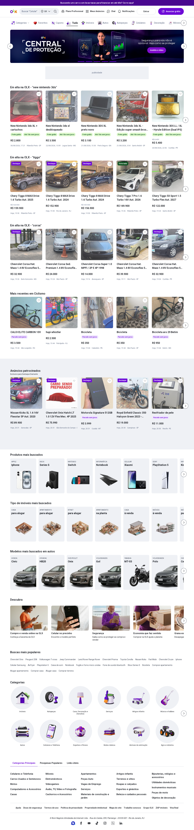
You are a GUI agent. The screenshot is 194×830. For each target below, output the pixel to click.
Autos (105, 22)
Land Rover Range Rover (89, 659)
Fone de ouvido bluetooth (114, 665)
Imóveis (90, 22)
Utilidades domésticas (164, 782)
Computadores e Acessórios (25, 789)
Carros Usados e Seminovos (25, 779)
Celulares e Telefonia (21, 773)
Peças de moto (160, 792)
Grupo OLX (148, 808)
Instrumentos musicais (164, 787)
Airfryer (31, 665)
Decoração (159, 22)
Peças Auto (87, 779)
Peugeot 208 (31, 659)
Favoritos (42, 22)
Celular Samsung (18, 665)
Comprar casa (37, 671)
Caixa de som (57, 665)
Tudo (75, 22)
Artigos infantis (124, 773)
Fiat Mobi (153, 659)
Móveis (177, 22)
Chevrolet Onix (16, 659)
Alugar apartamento (19, 671)
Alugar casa (51, 671)
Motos (13, 784)
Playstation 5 (43, 665)
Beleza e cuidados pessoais (131, 794)
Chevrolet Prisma (110, 659)
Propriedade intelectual (96, 808)
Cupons (59, 22)
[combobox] (39, 11)
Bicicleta (146, 665)
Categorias (21, 22)
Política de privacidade (72, 808)
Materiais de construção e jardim (95, 796)
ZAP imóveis (162, 808)
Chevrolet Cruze (166, 659)
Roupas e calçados (126, 784)
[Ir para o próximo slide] (185, 120)
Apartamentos (88, 773)
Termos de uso (51, 808)
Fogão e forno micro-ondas (88, 665)
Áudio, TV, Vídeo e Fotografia (61, 789)
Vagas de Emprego (91, 784)
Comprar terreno (66, 671)
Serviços (85, 789)
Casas (13, 794)
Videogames (52, 784)
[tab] (24, 763)
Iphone (179, 659)
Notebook (69, 665)
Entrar (146, 11)
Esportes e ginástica (127, 789)
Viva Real (174, 808)
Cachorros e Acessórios (59, 794)
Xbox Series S (134, 665)
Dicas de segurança (32, 808)
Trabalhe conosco (132, 808)
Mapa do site (115, 808)
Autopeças (122, 22)
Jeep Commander (68, 659)
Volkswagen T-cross (48, 659)
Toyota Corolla (126, 659)
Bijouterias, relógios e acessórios (163, 775)
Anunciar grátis (173, 11)
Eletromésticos (54, 779)
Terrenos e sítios (125, 779)
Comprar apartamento (162, 665)
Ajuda (18, 808)
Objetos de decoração (164, 797)
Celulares (140, 22)
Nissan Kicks (140, 659)
